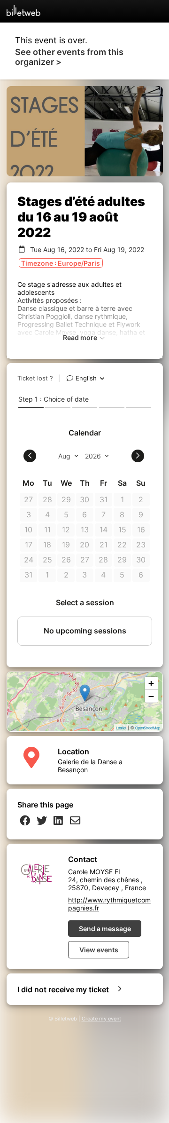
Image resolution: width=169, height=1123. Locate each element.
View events (98, 950)
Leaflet (121, 727)
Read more (81, 337)
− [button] (151, 696)
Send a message (105, 929)
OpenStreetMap (147, 727)
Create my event (101, 1019)
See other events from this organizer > (69, 57)
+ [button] (151, 683)
